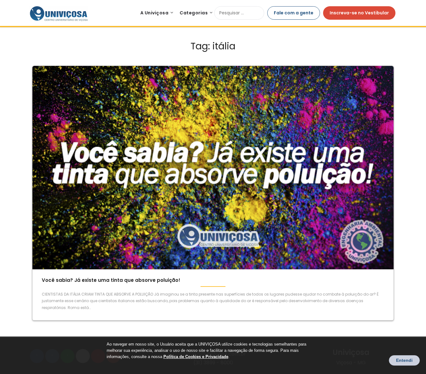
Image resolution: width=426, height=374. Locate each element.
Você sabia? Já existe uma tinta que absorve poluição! (111, 280)
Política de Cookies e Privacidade (195, 356)
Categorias (194, 13)
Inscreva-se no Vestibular (359, 13)
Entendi (404, 360)
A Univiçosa (154, 13)
